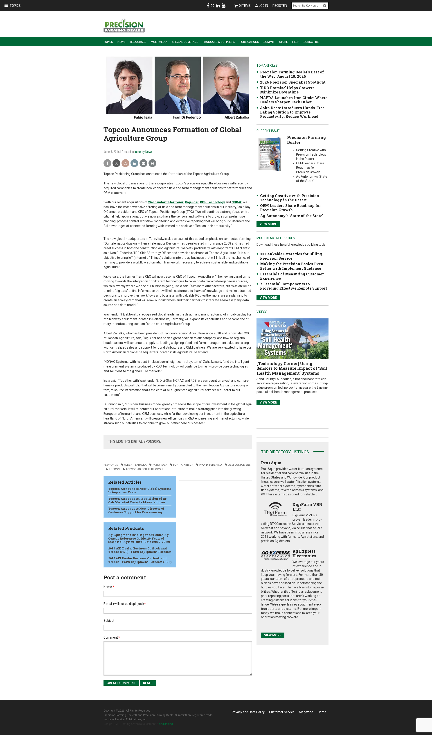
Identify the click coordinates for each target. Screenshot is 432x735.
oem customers (239, 464)
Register (279, 5)
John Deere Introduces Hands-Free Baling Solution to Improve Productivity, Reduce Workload (292, 112)
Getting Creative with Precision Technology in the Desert (289, 197)
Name (109, 587)
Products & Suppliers (219, 41)
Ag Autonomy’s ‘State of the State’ (291, 215)
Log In (263, 5)
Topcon (114, 469)
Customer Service (282, 712)
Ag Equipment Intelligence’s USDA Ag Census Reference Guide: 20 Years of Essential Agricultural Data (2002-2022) (139, 538)
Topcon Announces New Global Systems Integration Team (139, 490)
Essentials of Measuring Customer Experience (292, 276)
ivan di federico (210, 464)
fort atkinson (183, 464)
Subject (109, 620)
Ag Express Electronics (304, 553)
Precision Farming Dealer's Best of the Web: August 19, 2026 (292, 74)
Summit (268, 41)
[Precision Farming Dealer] (269, 154)
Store (283, 41)
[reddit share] (125, 163)
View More (268, 224)
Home (322, 712)
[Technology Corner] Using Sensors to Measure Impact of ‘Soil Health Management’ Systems (291, 368)
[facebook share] (107, 163)
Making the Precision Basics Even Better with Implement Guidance (291, 265)
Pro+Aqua (271, 462)
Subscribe (311, 41)
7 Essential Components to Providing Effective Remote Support (293, 285)
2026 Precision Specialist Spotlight (293, 82)
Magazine (306, 712)
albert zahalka (135, 464)
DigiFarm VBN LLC (307, 507)
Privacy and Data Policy (248, 712)
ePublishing (165, 724)
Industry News (144, 152)
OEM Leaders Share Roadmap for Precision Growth (290, 207)
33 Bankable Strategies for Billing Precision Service (291, 256)
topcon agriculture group (145, 469)
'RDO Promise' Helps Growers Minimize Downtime (287, 89)
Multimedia (159, 41)
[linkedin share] (134, 163)
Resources (138, 41)
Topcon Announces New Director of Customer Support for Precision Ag (136, 510)
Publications (249, 41)
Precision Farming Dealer (306, 140)
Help (295, 41)
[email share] (143, 163)
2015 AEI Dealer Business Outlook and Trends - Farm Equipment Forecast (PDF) (139, 560)
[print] (152, 163)
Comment (112, 637)
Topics (15, 5)
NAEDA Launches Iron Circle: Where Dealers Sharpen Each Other (293, 99)
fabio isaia (160, 464)
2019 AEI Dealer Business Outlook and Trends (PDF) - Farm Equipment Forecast (139, 550)
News (121, 41)
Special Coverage (185, 41)
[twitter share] (116, 163)
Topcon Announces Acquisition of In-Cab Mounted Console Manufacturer (138, 500)
